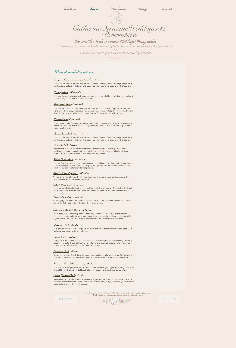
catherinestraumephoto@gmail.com (138, 293)
